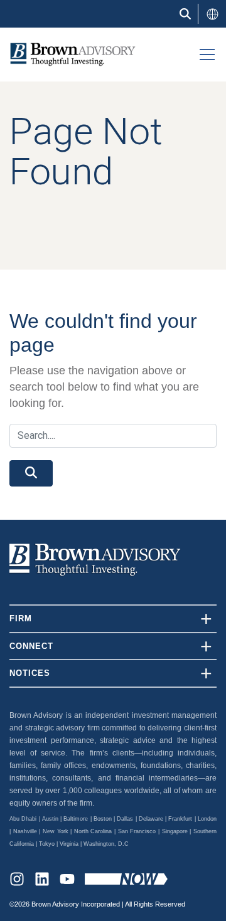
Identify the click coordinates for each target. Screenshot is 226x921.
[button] (212, 14)
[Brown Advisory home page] (68, 54)
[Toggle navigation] (207, 54)
